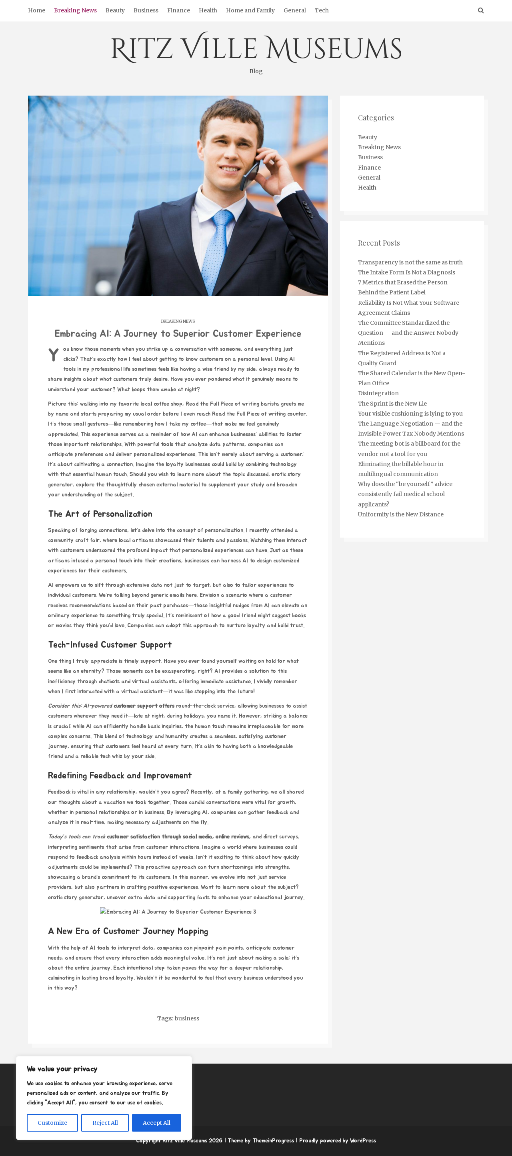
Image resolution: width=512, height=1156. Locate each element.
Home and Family (250, 10)
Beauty (115, 10)
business (187, 1018)
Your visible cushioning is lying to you (410, 413)
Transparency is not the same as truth (410, 262)
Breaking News (75, 10)
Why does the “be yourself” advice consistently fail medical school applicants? (405, 494)
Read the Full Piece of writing (222, 404)
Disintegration (378, 393)
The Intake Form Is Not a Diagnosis (406, 272)
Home (36, 10)
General (295, 10)
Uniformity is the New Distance (401, 514)
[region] (104, 1098)
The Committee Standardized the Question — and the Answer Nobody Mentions (408, 332)
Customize (52, 1122)
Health (208, 10)
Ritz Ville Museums (256, 53)
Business (146, 10)
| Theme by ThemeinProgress (259, 1141)
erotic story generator (76, 897)
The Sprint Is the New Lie (392, 403)
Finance (178, 10)
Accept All (156, 1122)
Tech (322, 10)
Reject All (105, 1122)
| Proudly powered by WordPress (336, 1141)
